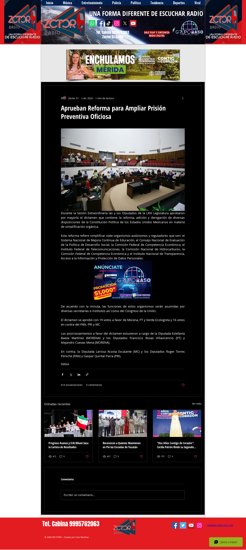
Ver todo (196, 403)
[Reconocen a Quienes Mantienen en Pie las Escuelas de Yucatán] (123, 423)
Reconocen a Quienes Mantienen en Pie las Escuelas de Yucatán (122, 445)
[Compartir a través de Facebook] (62, 374)
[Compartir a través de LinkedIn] (78, 374)
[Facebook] (100, 23)
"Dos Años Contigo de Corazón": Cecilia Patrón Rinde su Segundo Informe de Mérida (175, 445)
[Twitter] (183, 525)
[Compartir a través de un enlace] (87, 374)
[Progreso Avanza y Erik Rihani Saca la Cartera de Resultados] (69, 423)
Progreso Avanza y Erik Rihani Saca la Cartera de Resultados (68, 445)
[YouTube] (133, 23)
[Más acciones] (183, 98)
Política (65, 363)
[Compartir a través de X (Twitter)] (70, 374)
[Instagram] (116, 23)
